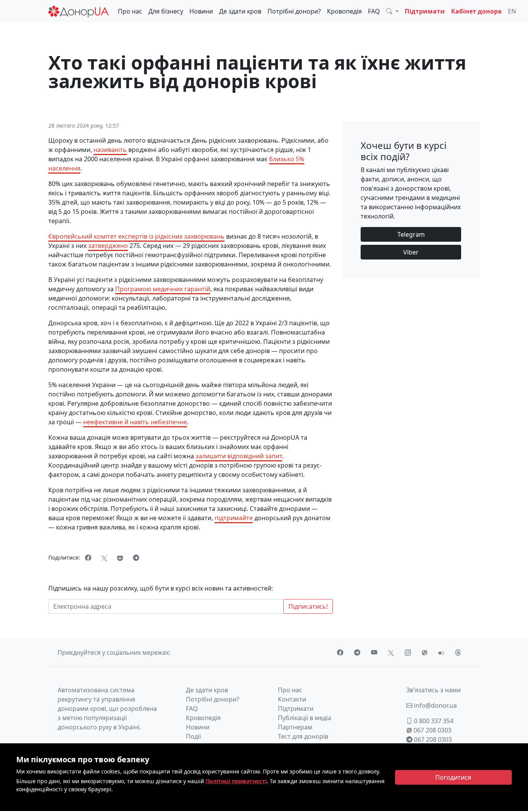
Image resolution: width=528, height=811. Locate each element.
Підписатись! (308, 606)
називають (110, 149)
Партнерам (295, 727)
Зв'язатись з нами (433, 690)
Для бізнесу (165, 11)
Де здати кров (240, 11)
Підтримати (425, 11)
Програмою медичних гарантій (162, 289)
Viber (411, 252)
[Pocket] (120, 557)
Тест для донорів (303, 736)
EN (512, 11)
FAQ (374, 11)
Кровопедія (344, 11)
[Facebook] (88, 557)
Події (193, 736)
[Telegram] (136, 557)
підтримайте (234, 518)
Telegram (411, 234)
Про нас (130, 11)
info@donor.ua (434, 705)
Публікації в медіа (304, 718)
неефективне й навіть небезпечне (135, 422)
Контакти (292, 699)
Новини (201, 11)
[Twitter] (104, 557)
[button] (392, 11)
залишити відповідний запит (239, 456)
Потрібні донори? (294, 11)
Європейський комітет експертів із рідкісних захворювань (136, 236)
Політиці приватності (236, 781)
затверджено (108, 245)
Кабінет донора (476, 11)
